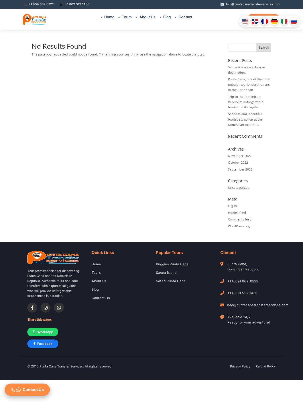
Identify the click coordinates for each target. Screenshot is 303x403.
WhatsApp (45, 332)
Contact (185, 17)
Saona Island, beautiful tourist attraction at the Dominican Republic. (245, 119)
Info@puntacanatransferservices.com (257, 305)
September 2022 (240, 169)
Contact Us (101, 298)
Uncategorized (239, 187)
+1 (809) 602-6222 (242, 281)
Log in (232, 206)
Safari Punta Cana (170, 281)
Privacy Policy (240, 366)
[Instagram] (46, 308)
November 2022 (240, 156)
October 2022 (238, 162)
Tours (127, 17)
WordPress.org (239, 226)
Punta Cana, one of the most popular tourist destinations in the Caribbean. (249, 84)
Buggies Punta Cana (172, 264)
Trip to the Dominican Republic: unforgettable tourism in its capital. (245, 102)
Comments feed (240, 219)
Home (109, 17)
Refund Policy (266, 366)
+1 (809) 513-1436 (242, 293)
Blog (167, 17)
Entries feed (237, 212)
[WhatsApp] (59, 308)
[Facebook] (32, 308)
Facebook (44, 343)
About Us (147, 17)
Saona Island (166, 272)
